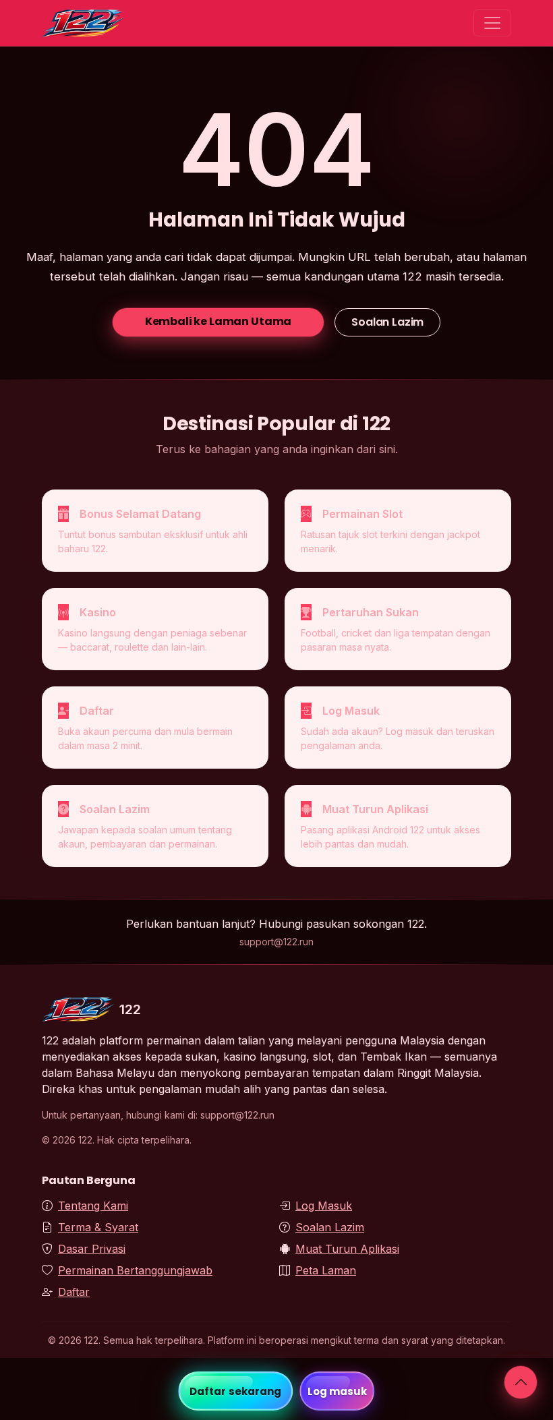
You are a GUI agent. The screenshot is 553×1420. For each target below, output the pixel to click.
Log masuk (338, 1391)
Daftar (74, 1292)
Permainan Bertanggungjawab (135, 1270)
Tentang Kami (93, 1205)
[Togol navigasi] (492, 22)
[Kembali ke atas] (520, 1382)
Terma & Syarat (98, 1227)
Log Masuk (323, 1205)
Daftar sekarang (236, 1391)
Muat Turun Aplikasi (347, 1248)
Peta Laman (325, 1270)
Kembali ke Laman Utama (218, 321)
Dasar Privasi (91, 1248)
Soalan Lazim (387, 322)
